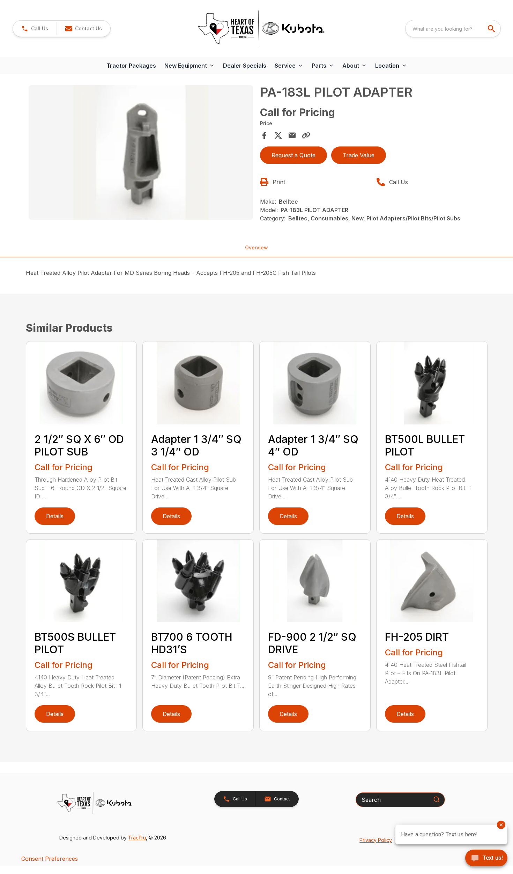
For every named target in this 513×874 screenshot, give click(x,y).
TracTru (137, 838)
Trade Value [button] (358, 155)
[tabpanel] (141, 153)
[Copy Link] (306, 135)
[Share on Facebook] (264, 135)
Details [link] (55, 516)
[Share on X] (278, 135)
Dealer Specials (244, 65)
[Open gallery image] (141, 152)
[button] (35, 28)
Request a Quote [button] (293, 155)
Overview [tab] (256, 247)
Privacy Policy (375, 840)
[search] (492, 29)
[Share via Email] (292, 135)
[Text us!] (486, 858)
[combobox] (453, 28)
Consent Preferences (49, 858)
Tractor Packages (131, 65)
